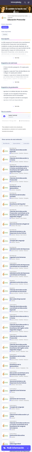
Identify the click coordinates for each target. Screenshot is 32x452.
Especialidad (16, 143)
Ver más (17, 58)
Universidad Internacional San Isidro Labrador (18, 16)
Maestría (4, 27)
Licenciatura (26, 143)
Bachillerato (6, 143)
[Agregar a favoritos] (29, 16)
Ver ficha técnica (25, 121)
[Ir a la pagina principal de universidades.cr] (16, 3)
